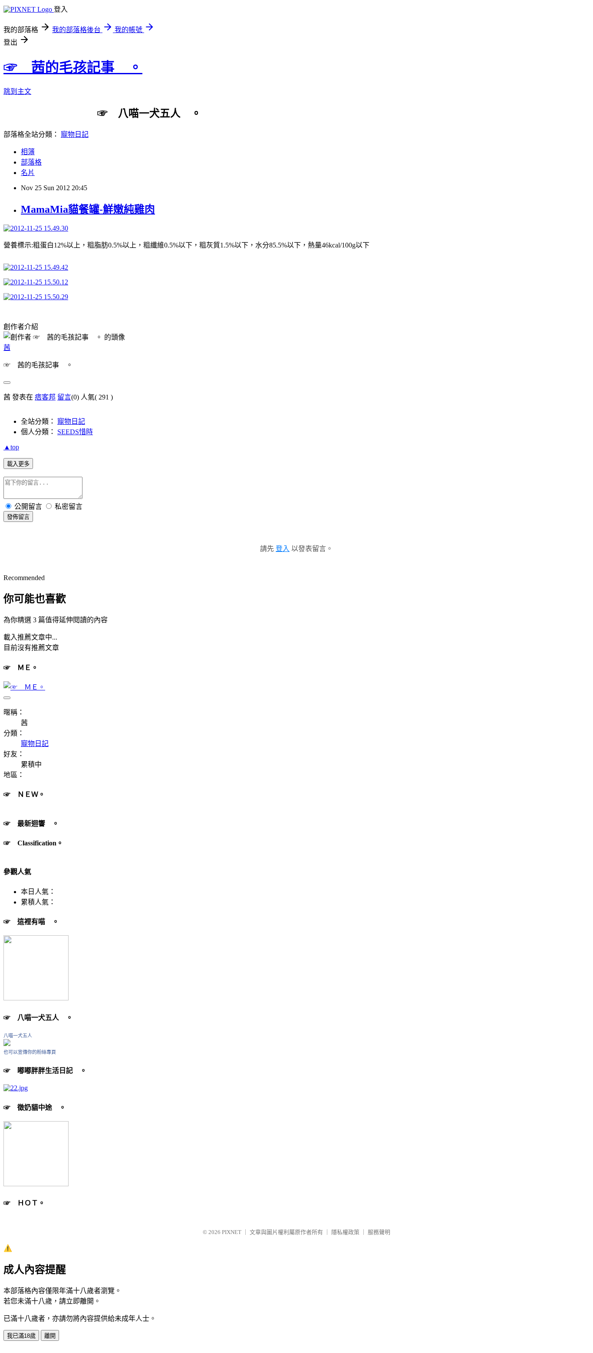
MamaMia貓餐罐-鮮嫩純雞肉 (88, 209)
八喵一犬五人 (17, 1035)
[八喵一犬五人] (6, 1043)
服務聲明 (379, 1232)
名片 (28, 172)
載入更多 (18, 464)
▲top (11, 447)
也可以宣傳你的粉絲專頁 (29, 1052)
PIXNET (231, 1232)
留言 (64, 397)
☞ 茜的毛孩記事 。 (72, 67)
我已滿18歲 (21, 1336)
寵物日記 (75, 134)
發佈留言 (18, 517)
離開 (50, 1336)
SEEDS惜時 (75, 432)
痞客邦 (45, 397)
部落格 (31, 162)
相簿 (28, 151)
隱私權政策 (345, 1232)
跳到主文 (17, 91)
